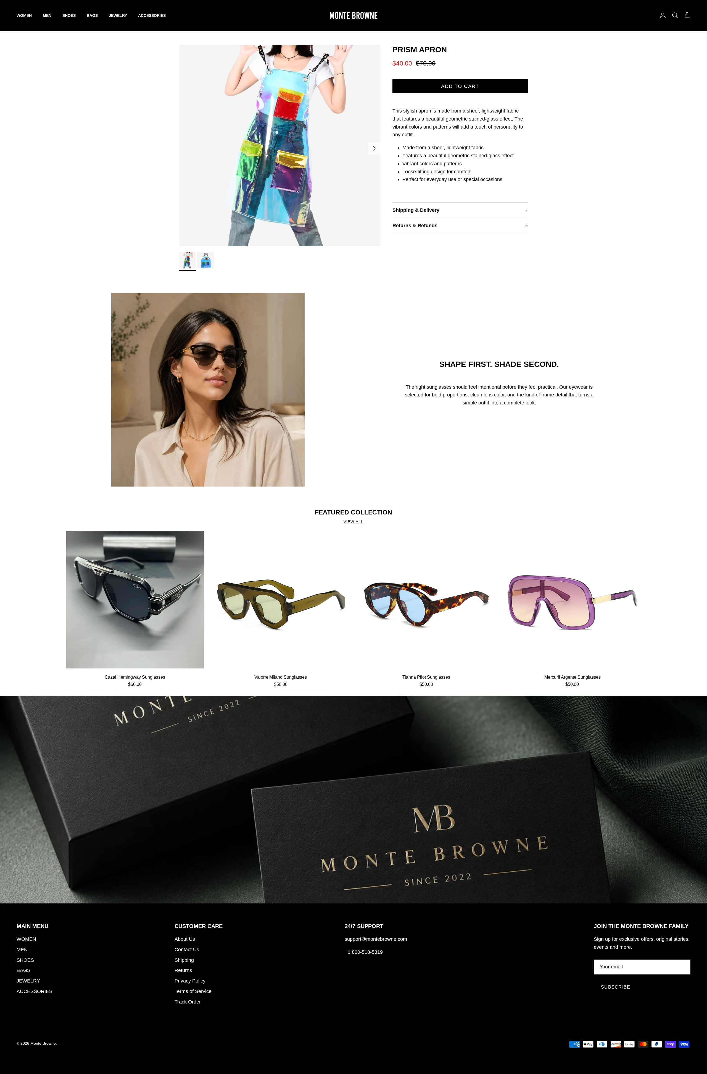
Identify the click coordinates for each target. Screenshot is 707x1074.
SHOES (69, 15)
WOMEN (24, 15)
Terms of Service (193, 991)
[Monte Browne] (353, 15)
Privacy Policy (190, 981)
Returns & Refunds (414, 225)
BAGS (92, 15)
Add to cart (460, 86)
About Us (185, 939)
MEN (47, 15)
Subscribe (616, 987)
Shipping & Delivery (415, 210)
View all (353, 522)
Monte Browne (43, 1043)
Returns (183, 970)
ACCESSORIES (152, 15)
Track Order (188, 1002)
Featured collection (353, 512)
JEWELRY (118, 15)
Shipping (184, 960)
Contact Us (187, 949)
